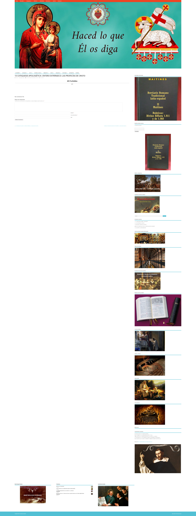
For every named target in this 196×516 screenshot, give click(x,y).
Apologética (71, 72)
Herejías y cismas (37, 72)
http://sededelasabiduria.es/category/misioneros (145, 435)
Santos (51, 72)
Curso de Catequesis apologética (31, 77)
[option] (158, 149)
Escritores (48, 1)
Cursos (30, 72)
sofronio (16, 77)
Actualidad (17, 72)
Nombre (72, 112)
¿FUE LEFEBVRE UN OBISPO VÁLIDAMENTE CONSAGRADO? (150, 431)
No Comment (42, 77)
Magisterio (46, 72)
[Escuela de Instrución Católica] (148, 283)
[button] (147, 149)
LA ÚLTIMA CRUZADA (145, 427)
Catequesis (28, 1)
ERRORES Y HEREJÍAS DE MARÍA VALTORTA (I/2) (153, 432)
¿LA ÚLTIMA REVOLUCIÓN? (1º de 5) (146, 428)
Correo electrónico (74, 115)
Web (71, 117)
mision (37, 77)
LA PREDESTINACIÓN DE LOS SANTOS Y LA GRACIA (149, 430)
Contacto (60, 1)
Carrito (54, 1)
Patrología (65, 72)
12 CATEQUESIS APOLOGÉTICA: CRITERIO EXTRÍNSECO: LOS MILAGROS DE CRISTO (26, 125)
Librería (35, 1)
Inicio (17, 1)
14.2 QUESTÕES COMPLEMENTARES (140, 221)
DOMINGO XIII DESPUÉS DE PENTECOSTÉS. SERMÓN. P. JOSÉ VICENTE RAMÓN (115, 125)
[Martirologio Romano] (33, 487)
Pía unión (22, 1)
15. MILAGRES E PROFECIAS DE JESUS (140, 218)
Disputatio (58, 72)
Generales (42, 1)
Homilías (77, 72)
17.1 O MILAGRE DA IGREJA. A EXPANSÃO (141, 215)
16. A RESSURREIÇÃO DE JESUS (139, 216)
